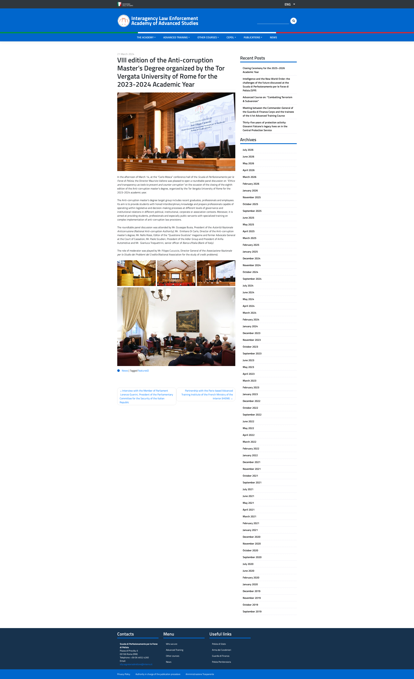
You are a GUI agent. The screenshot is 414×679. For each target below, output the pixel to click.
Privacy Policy (123, 674)
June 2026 (248, 156)
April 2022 (249, 435)
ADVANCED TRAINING (175, 37)
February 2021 (251, 523)
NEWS (273, 37)
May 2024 (248, 299)
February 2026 (251, 184)
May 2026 (248, 163)
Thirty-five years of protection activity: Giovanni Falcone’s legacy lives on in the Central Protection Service (265, 126)
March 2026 (249, 177)
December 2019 (251, 591)
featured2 (143, 370)
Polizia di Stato (219, 644)
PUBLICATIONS (252, 37)
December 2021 (251, 462)
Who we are (171, 644)
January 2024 (250, 326)
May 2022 (248, 428)
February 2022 (251, 448)
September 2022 (252, 414)
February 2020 (251, 577)
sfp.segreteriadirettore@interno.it (136, 664)
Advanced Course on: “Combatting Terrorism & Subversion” (267, 99)
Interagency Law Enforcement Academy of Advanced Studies (164, 20)
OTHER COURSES (207, 37)
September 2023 (252, 353)
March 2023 (249, 381)
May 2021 (248, 503)
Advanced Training (174, 650)
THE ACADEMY (145, 37)
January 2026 (250, 190)
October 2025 (250, 204)
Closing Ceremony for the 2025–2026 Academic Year (264, 70)
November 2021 (252, 469)
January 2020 (250, 584)
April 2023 (249, 374)
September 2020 (252, 557)
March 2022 (249, 442)
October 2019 (250, 605)
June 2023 (248, 360)
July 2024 (248, 285)
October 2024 (250, 272)
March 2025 (249, 238)
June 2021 (248, 496)
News (125, 370)
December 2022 (251, 401)
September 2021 (252, 482)
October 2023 (250, 347)
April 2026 (249, 170)
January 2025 (250, 251)
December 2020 (251, 537)
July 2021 (248, 489)
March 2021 (249, 516)
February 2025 (251, 245)
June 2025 (248, 218)
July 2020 (248, 564)
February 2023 (251, 387)
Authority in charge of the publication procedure (158, 674)
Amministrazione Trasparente (200, 674)
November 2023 (252, 340)
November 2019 (252, 598)
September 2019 (252, 611)
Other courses (172, 655)
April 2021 (249, 510)
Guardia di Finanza (220, 655)
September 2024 (252, 279)
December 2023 (251, 333)
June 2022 (248, 421)
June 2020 (248, 571)
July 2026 (248, 150)
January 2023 (250, 394)
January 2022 (250, 455)
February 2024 (251, 319)
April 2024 (249, 306)
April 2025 (249, 231)
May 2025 (248, 224)
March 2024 (249, 313)
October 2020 (250, 550)
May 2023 (248, 367)
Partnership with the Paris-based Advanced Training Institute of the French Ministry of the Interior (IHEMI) (207, 394)
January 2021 (250, 530)
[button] (289, 4)
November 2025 (252, 197)
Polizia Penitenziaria (221, 661)
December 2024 (251, 258)
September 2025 (252, 211)
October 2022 (250, 408)
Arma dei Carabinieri (221, 650)
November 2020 (252, 543)
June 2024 (248, 292)
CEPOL (230, 37)
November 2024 (252, 265)
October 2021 (250, 476)
